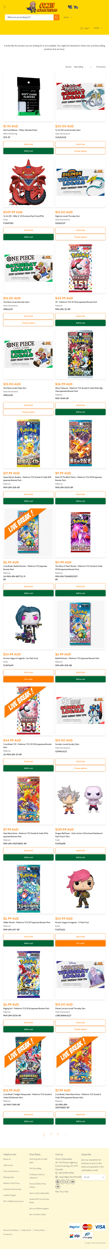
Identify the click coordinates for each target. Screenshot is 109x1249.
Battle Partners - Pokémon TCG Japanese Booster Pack (77, 658)
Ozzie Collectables (100, 1243)
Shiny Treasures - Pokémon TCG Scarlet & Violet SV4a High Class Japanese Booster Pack (79, 389)
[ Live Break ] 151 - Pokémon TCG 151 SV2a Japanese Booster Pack (27, 746)
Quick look (28, 144)
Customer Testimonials (12, 1189)
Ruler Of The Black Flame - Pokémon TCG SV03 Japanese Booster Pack (78, 479)
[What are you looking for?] (56, 17)
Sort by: (69, 67)
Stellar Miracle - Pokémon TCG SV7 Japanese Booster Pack (26, 922)
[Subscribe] (103, 1177)
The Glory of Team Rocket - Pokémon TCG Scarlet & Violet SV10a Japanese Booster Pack (78, 568)
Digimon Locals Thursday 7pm (67, 216)
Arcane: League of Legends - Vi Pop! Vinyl (72, 922)
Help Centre (8, 1165)
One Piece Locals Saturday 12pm (16, 302)
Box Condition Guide (37, 1214)
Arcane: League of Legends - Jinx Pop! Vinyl (20, 658)
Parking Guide (8, 1177)
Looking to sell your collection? (37, 1176)
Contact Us (7, 1234)
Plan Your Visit (61, 1191)
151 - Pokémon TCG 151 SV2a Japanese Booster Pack (76, 302)
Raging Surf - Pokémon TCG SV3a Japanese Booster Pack (26, 1008)
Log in (86, 28)
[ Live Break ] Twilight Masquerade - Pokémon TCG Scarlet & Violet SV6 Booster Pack (27, 1096)
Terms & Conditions (11, 1230)
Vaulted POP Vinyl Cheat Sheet (39, 1201)
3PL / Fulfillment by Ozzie (13, 1201)
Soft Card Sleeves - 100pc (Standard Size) (20, 130)
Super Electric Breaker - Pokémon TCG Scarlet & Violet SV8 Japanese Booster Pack (27, 479)
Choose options (80, 151)
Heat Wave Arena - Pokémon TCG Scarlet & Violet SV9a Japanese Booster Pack (25, 835)
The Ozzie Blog (35, 1168)
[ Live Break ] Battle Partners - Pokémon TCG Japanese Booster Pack (25, 568)
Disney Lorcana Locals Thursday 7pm (70, 1008)
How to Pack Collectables (39, 1193)
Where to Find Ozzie (11, 1183)
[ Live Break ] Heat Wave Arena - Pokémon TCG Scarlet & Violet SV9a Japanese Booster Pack (78, 1096)
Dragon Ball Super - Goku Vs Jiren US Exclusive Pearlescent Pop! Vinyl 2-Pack (79, 835)
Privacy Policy (39, 1230)
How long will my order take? (38, 1160)
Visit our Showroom (11, 1171)
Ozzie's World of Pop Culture (37, 1185)
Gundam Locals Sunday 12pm (67, 744)
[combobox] (32, 17)
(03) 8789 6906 (66, 1173)
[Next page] (65, 1134)
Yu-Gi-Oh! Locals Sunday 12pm (68, 130)
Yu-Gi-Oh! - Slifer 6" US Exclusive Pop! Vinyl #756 (23, 216)
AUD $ (66, 17)
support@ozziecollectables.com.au (74, 1177)
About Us (7, 1159)
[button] (5, 7)
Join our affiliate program (39, 1208)
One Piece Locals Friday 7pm (14, 388)
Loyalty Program (9, 1195)
